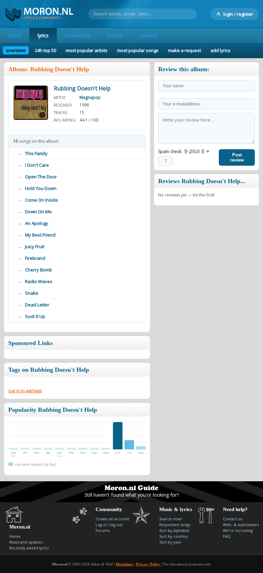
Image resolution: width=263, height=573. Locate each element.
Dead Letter (37, 305)
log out (116, 524)
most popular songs (138, 50)
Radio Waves (38, 281)
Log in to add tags (25, 391)
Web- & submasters (241, 524)
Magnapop (90, 97)
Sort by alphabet (174, 530)
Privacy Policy (148, 564)
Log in (101, 524)
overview (15, 50)
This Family (36, 153)
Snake (31, 293)
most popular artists (87, 50)
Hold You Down (41, 188)
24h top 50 (45, 50)
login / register (238, 14)
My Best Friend (40, 235)
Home (15, 536)
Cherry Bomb (38, 270)
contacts (148, 35)
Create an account (112, 518)
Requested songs (174, 524)
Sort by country (173, 536)
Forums (103, 530)
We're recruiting (238, 530)
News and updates (26, 542)
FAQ (226, 536)
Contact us (232, 518)
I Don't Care (37, 165)
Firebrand (35, 258)
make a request (184, 50)
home (14, 35)
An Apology (36, 223)
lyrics (43, 35)
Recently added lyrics (29, 547)
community (77, 35)
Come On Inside (41, 200)
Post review (237, 157)
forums (115, 35)
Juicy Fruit (34, 246)
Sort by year (170, 542)
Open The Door (41, 177)
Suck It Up (35, 316)
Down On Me (38, 211)
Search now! (170, 518)
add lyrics (220, 50)
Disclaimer (124, 564)
